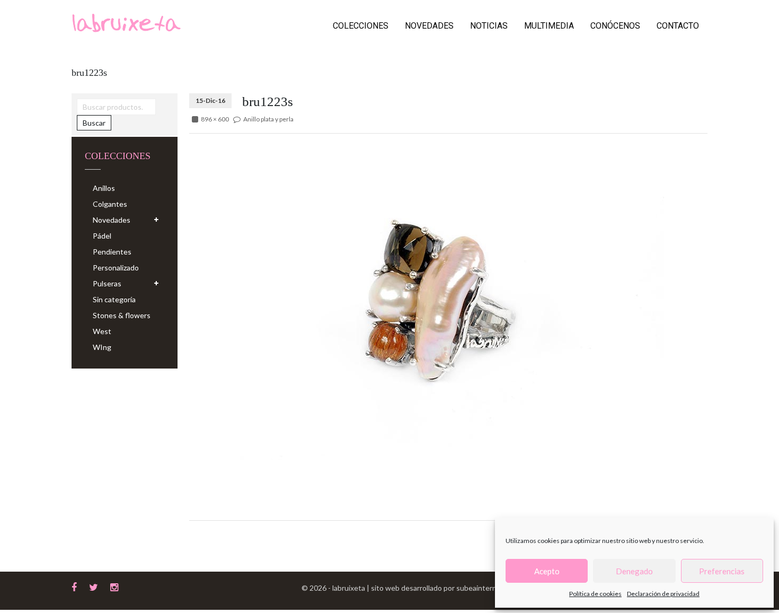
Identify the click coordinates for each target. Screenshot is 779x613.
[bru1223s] (426, 299)
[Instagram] (114, 586)
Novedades (429, 26)
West (102, 331)
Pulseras (107, 283)
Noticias (489, 26)
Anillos (104, 187)
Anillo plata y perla (268, 119)
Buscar (94, 122)
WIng (102, 347)
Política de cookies (595, 594)
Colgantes (110, 203)
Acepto (547, 571)
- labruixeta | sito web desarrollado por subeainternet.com (423, 587)
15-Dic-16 (210, 100)
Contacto (678, 26)
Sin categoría (114, 299)
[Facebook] (74, 586)
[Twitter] (93, 586)
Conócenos (615, 26)
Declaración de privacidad (663, 594)
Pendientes (112, 251)
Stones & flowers (122, 315)
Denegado (634, 571)
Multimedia (549, 26)
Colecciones (360, 26)
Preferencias (722, 571)
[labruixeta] (126, 22)
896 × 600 (215, 119)
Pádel (102, 235)
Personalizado (116, 267)
